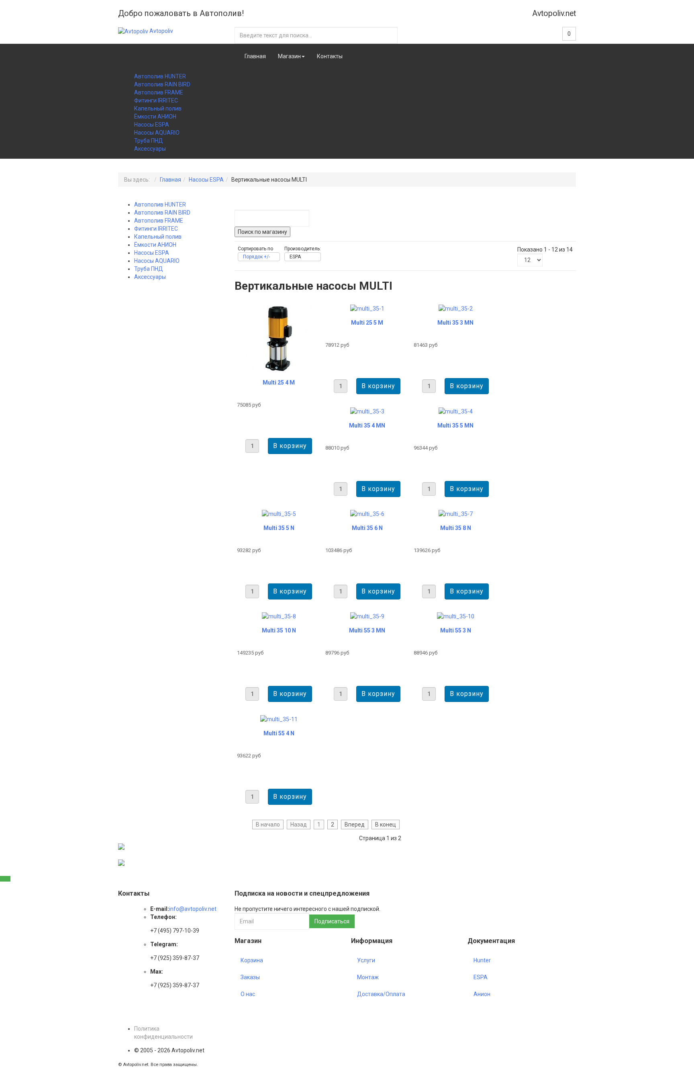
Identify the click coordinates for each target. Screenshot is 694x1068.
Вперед (355, 824)
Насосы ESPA (206, 179)
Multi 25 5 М (367, 322)
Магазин (289, 56)
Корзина (252, 960)
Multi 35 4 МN (367, 425)
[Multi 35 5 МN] (456, 410)
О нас (248, 994)
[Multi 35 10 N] (279, 616)
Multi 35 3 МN (455, 322)
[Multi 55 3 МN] (367, 616)
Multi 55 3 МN (367, 630)
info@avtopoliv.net (192, 909)
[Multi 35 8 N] (456, 513)
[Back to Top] (5, 879)
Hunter (482, 960)
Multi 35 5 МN (455, 425)
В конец (385, 824)
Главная (255, 56)
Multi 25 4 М (279, 382)
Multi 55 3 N (455, 630)
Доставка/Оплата (381, 994)
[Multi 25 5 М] (367, 308)
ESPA (481, 977)
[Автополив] (121, 846)
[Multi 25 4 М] (279, 338)
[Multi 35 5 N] (279, 513)
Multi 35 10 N (279, 630)
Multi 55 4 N (278, 733)
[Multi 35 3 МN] (456, 308)
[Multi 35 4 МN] (367, 410)
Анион (482, 994)
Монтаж (368, 977)
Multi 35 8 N (455, 528)
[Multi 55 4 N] (279, 718)
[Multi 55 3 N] (455, 616)
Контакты (330, 56)
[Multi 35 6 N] (367, 513)
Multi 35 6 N (367, 528)
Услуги (366, 960)
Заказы (250, 977)
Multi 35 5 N (278, 528)
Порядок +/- (256, 257)
